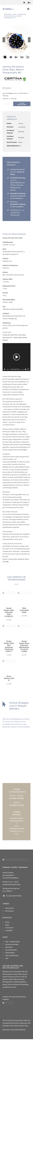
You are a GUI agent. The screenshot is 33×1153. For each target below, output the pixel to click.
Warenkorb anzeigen (12, 944)
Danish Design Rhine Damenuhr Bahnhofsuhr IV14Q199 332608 (24, 646)
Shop (15, 14)
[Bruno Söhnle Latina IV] (9, 666)
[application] (16, 357)
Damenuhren (9, 908)
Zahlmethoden (10, 953)
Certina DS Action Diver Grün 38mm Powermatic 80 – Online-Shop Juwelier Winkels (15, 337)
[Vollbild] (28, 369)
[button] (29, 2)
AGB (6, 958)
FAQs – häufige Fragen (12, 942)
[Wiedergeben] (5, 369)
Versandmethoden (11, 950)
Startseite (8, 14)
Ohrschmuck (9, 928)
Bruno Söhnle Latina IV (9, 678)
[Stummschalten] (25, 369)
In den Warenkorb (21, 103)
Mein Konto (9, 947)
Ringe (7, 925)
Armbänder (9, 930)
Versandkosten (9, 93)
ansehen (9, 598)
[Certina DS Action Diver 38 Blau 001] (16, 40)
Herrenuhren (9, 911)
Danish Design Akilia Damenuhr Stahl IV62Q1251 (9, 612)
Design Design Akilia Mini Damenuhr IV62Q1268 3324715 (9, 646)
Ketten (7, 922)
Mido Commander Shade (24, 610)
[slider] (15, 369)
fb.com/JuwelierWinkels (13, 896)
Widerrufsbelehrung (11, 955)
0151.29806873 (7, 891)
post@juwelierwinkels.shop (11, 884)
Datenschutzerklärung (18, 1030)
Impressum (6, 1030)
